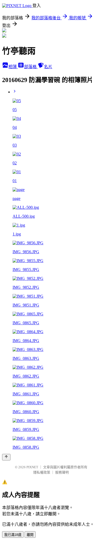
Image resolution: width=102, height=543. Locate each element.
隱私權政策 (41, 472)
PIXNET (32, 467)
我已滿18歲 (12, 535)
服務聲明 (62, 472)
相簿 (13, 67)
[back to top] (6, 457)
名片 (48, 67)
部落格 (31, 67)
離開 (30, 535)
